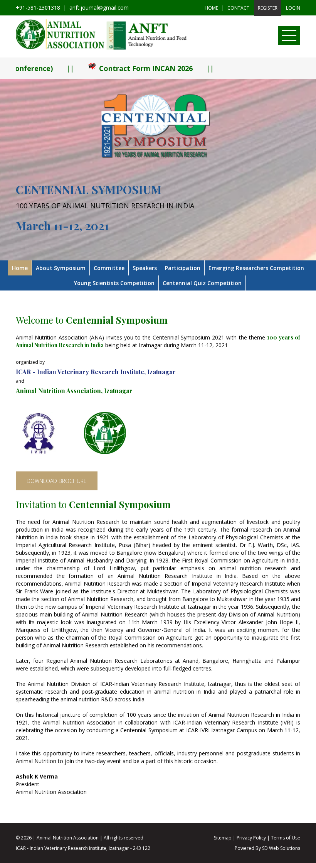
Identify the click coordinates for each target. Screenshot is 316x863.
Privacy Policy (251, 837)
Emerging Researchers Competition (256, 268)
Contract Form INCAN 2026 (113, 68)
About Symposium (61, 268)
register (267, 8)
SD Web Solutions (281, 848)
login (293, 8)
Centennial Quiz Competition (202, 283)
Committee (109, 268)
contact (238, 8)
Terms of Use (285, 837)
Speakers (145, 268)
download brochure (57, 481)
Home (211, 8)
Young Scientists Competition (114, 283)
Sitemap (223, 837)
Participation (182, 268)
